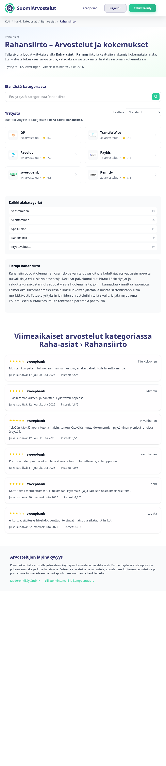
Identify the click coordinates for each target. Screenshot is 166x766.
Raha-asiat (12, 37)
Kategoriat (89, 8)
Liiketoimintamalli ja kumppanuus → (70, 581)
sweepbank (36, 361)
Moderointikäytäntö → (25, 581)
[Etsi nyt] (156, 96)
